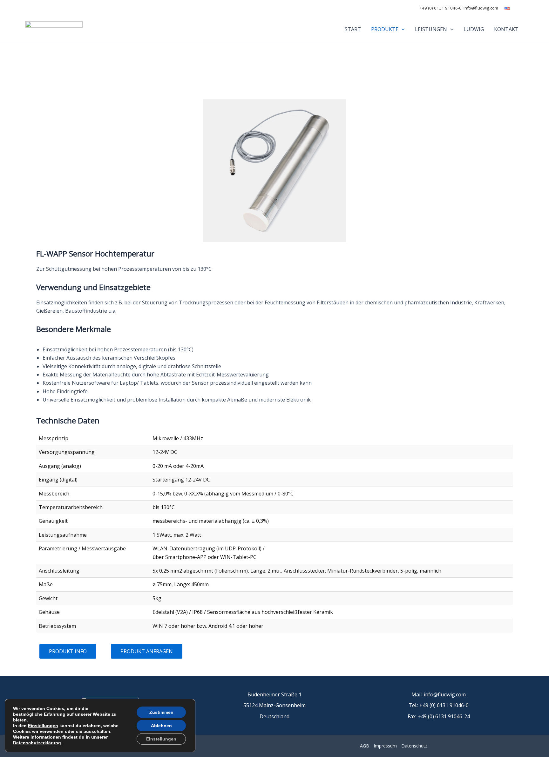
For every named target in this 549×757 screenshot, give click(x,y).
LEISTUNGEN (431, 29)
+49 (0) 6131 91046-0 (441, 8)
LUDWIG (474, 29)
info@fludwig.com (481, 8)
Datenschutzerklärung (37, 742)
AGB (364, 746)
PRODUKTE (384, 29)
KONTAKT (506, 29)
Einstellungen (43, 725)
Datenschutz (414, 746)
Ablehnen (161, 725)
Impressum (385, 746)
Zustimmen (161, 712)
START (353, 29)
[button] (401, 29)
